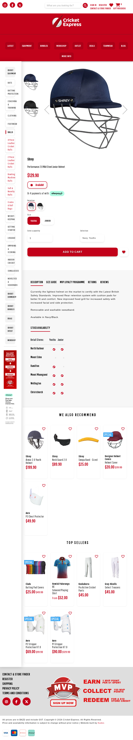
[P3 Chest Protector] (36, 497)
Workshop (61, 45)
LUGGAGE (11, 237)
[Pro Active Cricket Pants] (88, 568)
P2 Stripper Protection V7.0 (33, 645)
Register (103, 5)
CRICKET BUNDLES (11, 307)
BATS (10, 82)
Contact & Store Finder (100, 8)
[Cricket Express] (66, 21)
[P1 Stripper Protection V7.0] (62, 624)
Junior (48, 220)
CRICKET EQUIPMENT (11, 72)
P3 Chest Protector (35, 516)
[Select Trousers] (115, 568)
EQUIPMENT (27, 45)
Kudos (101, 723)
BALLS (10, 132)
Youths (34, 221)
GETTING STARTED (11, 228)
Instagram (7, 703)
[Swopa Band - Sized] (88, 440)
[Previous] (46, 109)
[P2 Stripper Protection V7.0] (36, 624)
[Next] (125, 109)
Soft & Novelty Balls (11, 191)
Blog (123, 45)
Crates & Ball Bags (11, 205)
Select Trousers (112, 587)
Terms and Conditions (15, 693)
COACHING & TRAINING (11, 104)
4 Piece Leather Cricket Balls (11, 144)
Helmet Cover (111, 462)
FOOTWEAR (11, 123)
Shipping (7, 683)
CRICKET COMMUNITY (11, 295)
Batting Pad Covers (35, 587)
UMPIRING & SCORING (11, 248)
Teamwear (108, 45)
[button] (85, 5)
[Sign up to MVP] (83, 691)
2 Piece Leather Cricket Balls (11, 162)
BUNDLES (44, 45)
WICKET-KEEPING (11, 218)
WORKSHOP (11, 340)
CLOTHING (11, 115)
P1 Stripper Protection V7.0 (59, 645)
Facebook (17, 703)
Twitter (27, 703)
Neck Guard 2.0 (59, 459)
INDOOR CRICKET (11, 261)
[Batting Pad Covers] (36, 568)
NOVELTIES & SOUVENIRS (11, 281)
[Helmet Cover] (115, 440)
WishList (111, 5)
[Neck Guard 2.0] (62, 440)
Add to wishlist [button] (123, 252)
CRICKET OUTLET (10, 329)
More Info (66, 56)
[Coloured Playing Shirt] (62, 568)
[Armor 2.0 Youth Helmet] (36, 440)
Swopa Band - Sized (88, 459)
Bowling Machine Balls (11, 177)
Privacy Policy (10, 688)
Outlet (78, 45)
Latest (10, 45)
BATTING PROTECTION (11, 92)
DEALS (92, 45)
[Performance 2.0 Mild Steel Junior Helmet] (86, 109)
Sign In (93, 5)
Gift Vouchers (119, 8)
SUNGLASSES (11, 270)
